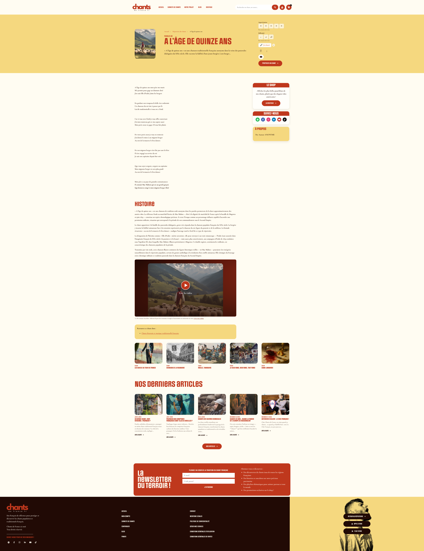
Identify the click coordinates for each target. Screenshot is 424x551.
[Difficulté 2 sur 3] (266, 36)
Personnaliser (261, 545)
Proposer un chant (269, 63)
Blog (200, 7)
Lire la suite (138, 435)
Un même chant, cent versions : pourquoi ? (142, 420)
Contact (193, 511)
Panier (124, 537)
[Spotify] (258, 120)
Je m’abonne (208, 487)
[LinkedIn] (274, 120)
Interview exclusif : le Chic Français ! (275, 419)
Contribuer (126, 526)
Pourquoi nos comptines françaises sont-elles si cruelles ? (179, 420)
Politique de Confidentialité (199, 521)
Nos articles (210, 446)
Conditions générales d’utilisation (202, 531)
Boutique (209, 7)
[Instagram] (268, 120)
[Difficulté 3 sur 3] (271, 36)
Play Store (358, 531)
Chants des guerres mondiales (209, 419)
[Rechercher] (275, 7)
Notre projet (189, 7)
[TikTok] (285, 120)
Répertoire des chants (179, 31)
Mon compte (126, 516)
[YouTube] (261, 57)
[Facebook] (263, 120)
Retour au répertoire (355, 516)
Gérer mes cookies (199, 318)
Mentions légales (196, 516)
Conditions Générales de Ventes (201, 537)
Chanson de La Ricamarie (175, 368)
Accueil (161, 7)
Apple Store (358, 524)
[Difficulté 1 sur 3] (260, 36)
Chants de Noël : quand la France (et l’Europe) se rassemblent (242, 420)
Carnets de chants (174, 7)
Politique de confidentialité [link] (279, 545)
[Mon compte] (282, 7)
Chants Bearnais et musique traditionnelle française (160, 333)
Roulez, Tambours (204, 368)
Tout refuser (248, 545)
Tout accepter (234, 545)
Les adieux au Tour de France (145, 368)
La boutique (270, 103)
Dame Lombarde (267, 368)
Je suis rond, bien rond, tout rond (242, 368)
